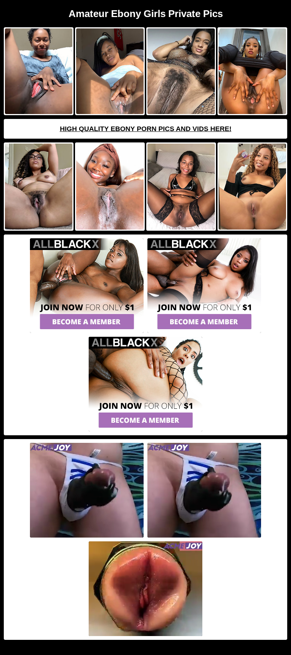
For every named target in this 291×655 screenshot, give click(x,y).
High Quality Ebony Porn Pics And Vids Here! (146, 129)
